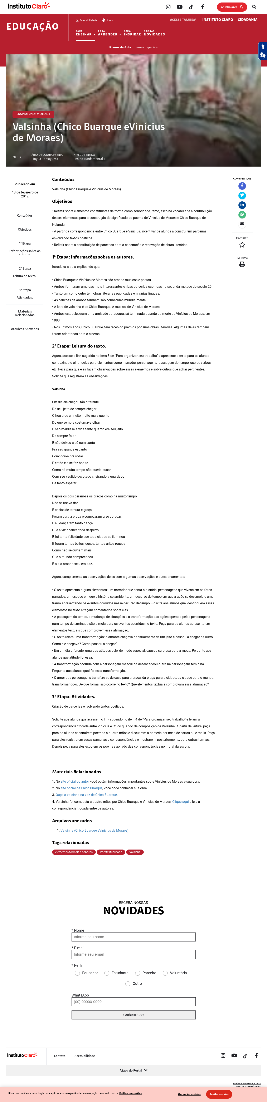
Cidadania (248, 20)
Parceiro (149, 973)
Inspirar (132, 33)
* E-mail (78, 948)
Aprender (107, 33)
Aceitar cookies (219, 1094)
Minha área (229, 7)
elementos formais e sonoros (74, 852)
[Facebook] (202, 7)
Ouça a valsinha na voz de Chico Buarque (86, 795)
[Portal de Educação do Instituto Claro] (22, 1056)
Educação (32, 27)
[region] (133, 1094)
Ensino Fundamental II (89, 159)
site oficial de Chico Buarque (81, 788)
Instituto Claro (217, 20)
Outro (137, 983)
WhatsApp (80, 995)
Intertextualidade (111, 852)
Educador (90, 973)
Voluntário (178, 973)
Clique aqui (180, 802)
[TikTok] (191, 7)
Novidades (154, 33)
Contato (59, 1056)
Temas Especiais (146, 47)
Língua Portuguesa (44, 159)
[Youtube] (179, 7)
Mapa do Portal (131, 1070)
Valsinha (135, 852)
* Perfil (77, 965)
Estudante (120, 973)
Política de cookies (130, 1093)
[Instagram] (168, 7)
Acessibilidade (88, 20)
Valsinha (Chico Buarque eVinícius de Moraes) (94, 830)
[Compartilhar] (242, 186)
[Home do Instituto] (28, 7)
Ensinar (84, 33)
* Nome (78, 930)
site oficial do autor (75, 781)
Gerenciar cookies (189, 1094)
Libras (109, 20)
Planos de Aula (120, 47)
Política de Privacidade (247, 1084)
